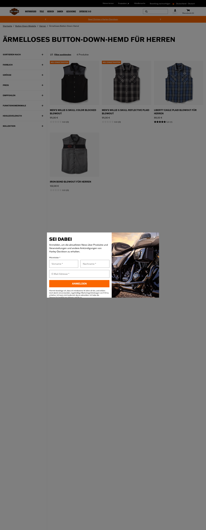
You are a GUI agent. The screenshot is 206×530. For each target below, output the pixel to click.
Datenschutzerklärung (58, 297)
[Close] (154, 237)
